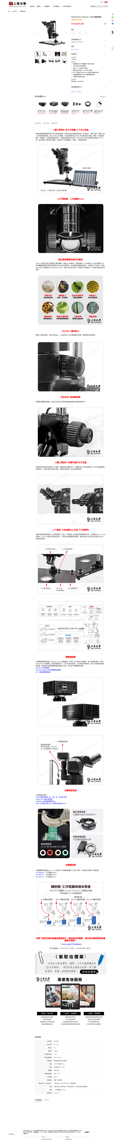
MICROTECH (74, 49)
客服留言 (67, 1137)
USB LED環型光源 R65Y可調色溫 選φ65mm (51, 803)
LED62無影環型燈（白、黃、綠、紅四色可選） (52, 797)
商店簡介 (44, 1137)
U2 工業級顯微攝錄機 (43, 672)
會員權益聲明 (68, 1139)
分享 (74, 91)
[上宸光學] (17, 4)
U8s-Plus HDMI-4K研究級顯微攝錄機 (48, 670)
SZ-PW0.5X (40, 872)
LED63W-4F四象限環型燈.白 (45, 801)
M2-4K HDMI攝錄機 (42, 668)
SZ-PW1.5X (40, 877)
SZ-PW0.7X (40, 875)
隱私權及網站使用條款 (47, 1139)
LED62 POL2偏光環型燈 (44, 799)
